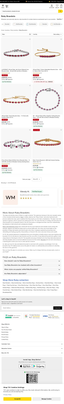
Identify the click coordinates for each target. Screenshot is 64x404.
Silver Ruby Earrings (23, 285)
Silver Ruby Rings (47, 285)
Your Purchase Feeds (7, 329)
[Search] (60, 11)
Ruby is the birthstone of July (10, 226)
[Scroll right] (61, 24)
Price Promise (5, 334)
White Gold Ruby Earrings (17, 287)
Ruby (22, 217)
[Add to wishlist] (30, 39)
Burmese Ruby (40, 283)
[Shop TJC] (27, 6)
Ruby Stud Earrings (28, 290)
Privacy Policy (5, 337)
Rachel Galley (5, 332)
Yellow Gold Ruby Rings (29, 283)
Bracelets (43, 239)
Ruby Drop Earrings (12, 285)
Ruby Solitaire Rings (16, 290)
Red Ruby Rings (41, 287)
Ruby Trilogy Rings (52, 290)
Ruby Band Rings (49, 283)
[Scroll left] (2, 24)
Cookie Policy (5, 339)
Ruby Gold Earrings (16, 283)
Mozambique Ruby (7, 292)
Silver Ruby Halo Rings (35, 285)
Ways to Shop (5, 327)
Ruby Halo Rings (51, 287)
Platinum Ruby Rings (31, 287)
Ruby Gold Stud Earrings (40, 290)
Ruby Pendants (6, 283)
